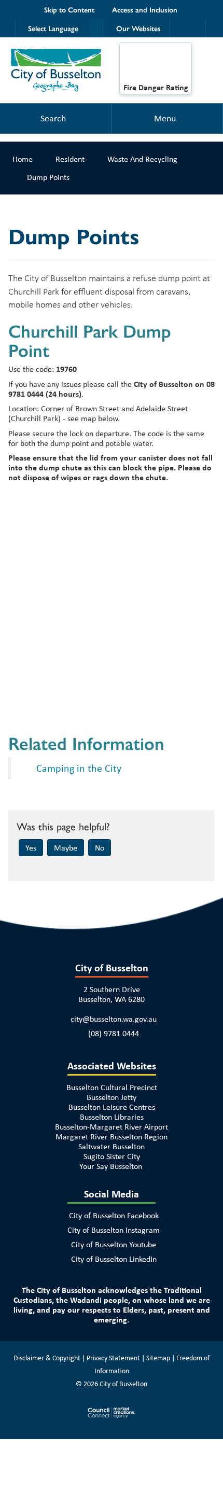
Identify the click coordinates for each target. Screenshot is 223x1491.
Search (53, 118)
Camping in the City (78, 768)
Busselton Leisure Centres (111, 1107)
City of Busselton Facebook (114, 1215)
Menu (165, 118)
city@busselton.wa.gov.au (114, 1018)
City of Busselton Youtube (113, 1244)
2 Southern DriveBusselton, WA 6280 (111, 994)
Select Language (53, 28)
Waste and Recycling (142, 159)
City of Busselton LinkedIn (114, 1258)
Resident (70, 159)
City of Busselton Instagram (113, 1229)
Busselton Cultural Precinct (111, 1087)
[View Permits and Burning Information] (155, 65)
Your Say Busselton (110, 1166)
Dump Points (48, 177)
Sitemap (158, 1357)
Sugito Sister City (111, 1156)
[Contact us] (197, 28)
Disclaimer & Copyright (46, 1357)
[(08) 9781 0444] (179, 28)
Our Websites (138, 28)
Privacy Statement (113, 1357)
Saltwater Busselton (111, 1146)
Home (22, 159)
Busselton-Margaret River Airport (111, 1126)
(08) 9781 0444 (113, 1033)
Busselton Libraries (112, 1116)
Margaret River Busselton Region (111, 1136)
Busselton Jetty (111, 1097)
